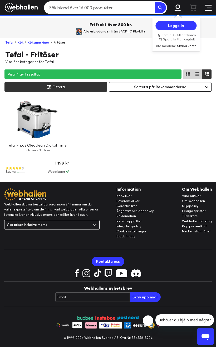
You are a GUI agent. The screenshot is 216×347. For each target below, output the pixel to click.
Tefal (9, 42)
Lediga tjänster (193, 211)
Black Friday (125, 236)
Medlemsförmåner (196, 231)
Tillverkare (190, 216)
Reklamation (126, 216)
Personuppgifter (128, 221)
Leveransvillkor (127, 201)
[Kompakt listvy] (197, 74)
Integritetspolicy (128, 226)
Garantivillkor (126, 206)
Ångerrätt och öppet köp (135, 211)
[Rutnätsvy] (207, 74)
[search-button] (160, 7)
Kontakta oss (108, 261)
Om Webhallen (193, 201)
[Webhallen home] (20, 7)
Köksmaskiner (38, 42)
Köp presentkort (194, 226)
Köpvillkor (123, 196)
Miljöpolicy (190, 206)
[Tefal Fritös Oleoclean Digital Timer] (37, 119)
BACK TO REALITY (132, 31)
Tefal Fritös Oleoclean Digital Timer (37, 145)
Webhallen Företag (197, 221)
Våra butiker (191, 196)
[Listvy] (188, 74)
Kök (20, 42)
